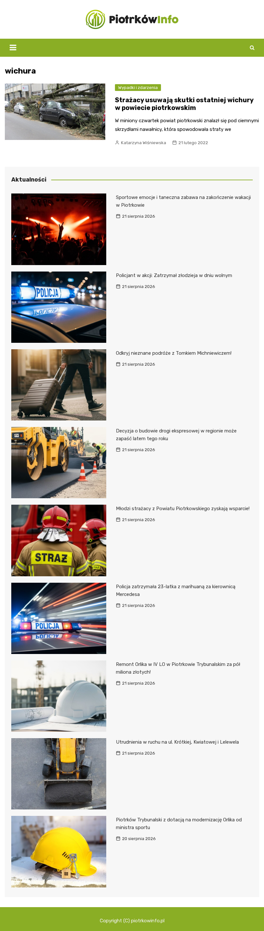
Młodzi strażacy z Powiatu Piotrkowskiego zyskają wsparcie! (183, 508)
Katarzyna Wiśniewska (143, 142)
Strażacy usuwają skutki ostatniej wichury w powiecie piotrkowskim (184, 104)
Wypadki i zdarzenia (138, 87)
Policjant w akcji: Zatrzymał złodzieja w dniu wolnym (174, 275)
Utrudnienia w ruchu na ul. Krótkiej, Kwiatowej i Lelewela (177, 742)
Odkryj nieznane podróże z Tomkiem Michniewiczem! (173, 353)
